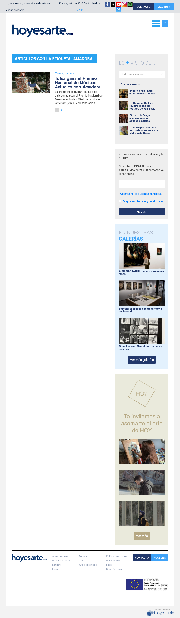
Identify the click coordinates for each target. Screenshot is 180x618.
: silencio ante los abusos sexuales (140, 118)
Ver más (142, 536)
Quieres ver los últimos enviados (140, 194)
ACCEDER (164, 6)
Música (59, 73)
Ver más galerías (142, 360)
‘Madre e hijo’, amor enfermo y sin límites (142, 92)
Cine (81, 560)
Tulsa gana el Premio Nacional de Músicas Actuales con (77, 82)
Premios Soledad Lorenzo (61, 562)
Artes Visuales (60, 556)
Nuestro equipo (114, 569)
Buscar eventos (130, 84)
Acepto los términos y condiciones (143, 201)
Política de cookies (116, 556)
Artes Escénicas (88, 564)
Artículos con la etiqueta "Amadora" (54, 58)
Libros (55, 569)
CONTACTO (143, 6)
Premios (69, 73)
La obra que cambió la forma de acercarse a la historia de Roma (143, 130)
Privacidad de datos (113, 562)
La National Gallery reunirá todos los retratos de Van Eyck (142, 105)
